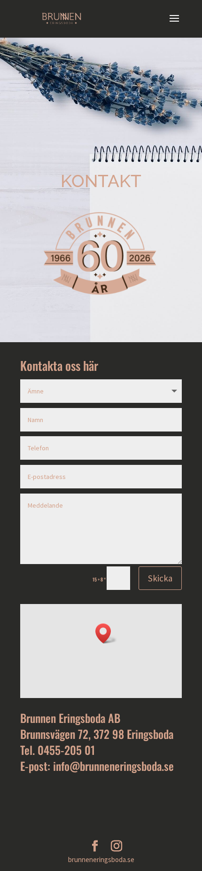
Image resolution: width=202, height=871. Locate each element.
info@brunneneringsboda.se (113, 765)
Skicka (160, 578)
